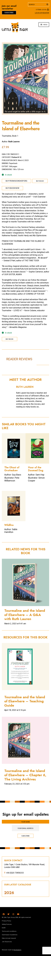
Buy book (40, 181)
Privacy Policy (6, 921)
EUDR (3, 928)
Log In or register (42, 13)
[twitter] (8, 913)
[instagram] (13, 913)
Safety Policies (7, 924)
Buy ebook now (12, 188)
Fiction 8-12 (16, 157)
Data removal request (9, 938)
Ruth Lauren (14, 141)
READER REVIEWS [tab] (19, 359)
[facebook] (3, 913)
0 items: (41, 10)
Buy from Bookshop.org (16, 181)
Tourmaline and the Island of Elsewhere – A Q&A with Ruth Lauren (24, 614)
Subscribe (9, 13)
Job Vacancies (7, 941)
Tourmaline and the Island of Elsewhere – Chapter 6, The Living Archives (25, 775)
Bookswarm (17, 950)
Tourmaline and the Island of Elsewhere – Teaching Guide (24, 701)
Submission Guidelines (9, 935)
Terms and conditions (9, 931)
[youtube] (18, 913)
